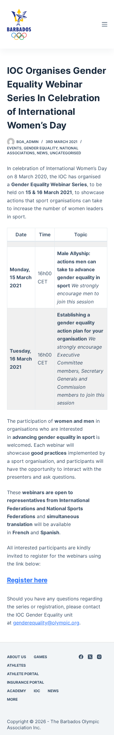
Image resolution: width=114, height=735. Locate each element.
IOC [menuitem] (37, 691)
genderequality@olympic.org (46, 623)
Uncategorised (65, 153)
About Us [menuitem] (16, 657)
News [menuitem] (53, 691)
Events (14, 148)
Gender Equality (40, 148)
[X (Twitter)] (90, 657)
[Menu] (104, 24)
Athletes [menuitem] (16, 665)
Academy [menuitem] (16, 691)
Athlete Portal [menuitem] (23, 674)
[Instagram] (99, 657)
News (42, 153)
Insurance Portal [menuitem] (25, 682)
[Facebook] (81, 657)
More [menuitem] (12, 699)
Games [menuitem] (40, 657)
